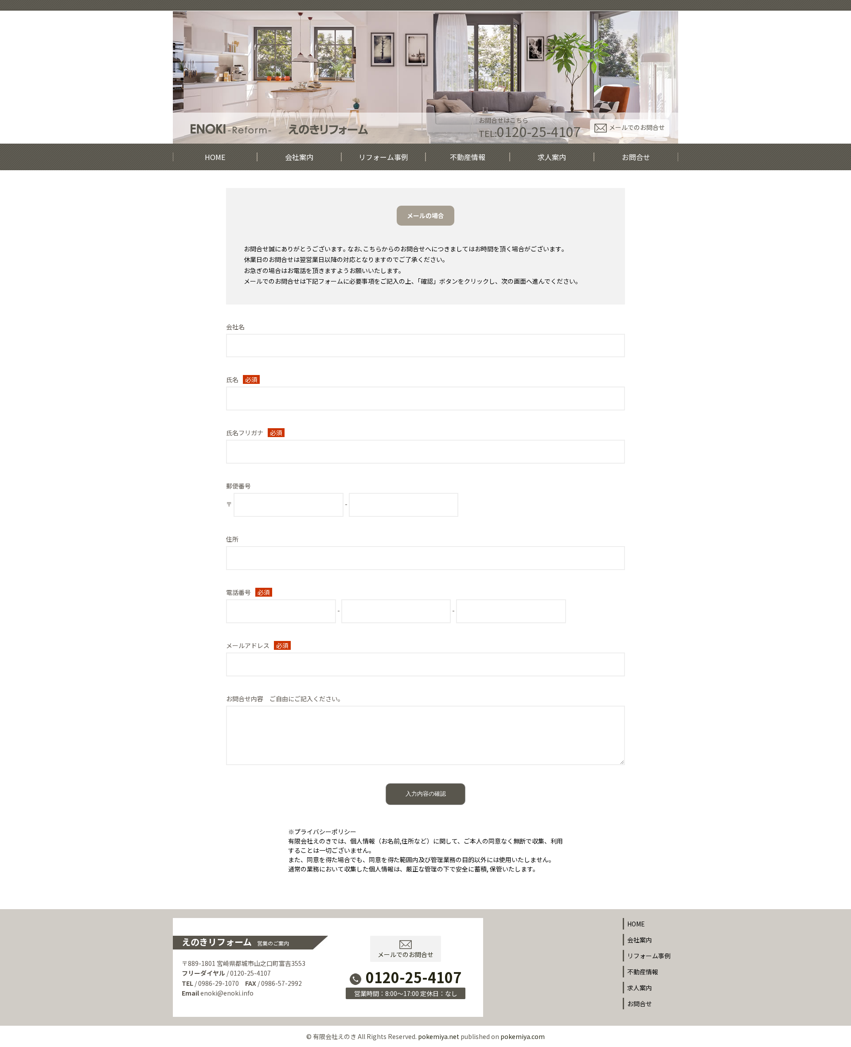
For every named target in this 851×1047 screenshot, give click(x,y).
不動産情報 (467, 156)
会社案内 (299, 156)
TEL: (530, 131)
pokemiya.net (438, 1036)
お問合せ (636, 156)
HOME (215, 156)
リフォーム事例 (383, 156)
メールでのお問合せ (637, 127)
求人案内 (552, 156)
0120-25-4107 (413, 977)
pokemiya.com (522, 1036)
